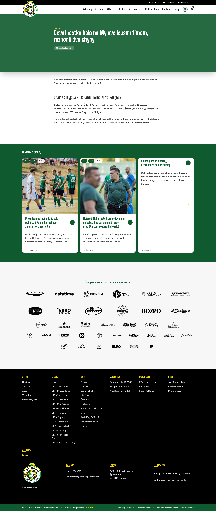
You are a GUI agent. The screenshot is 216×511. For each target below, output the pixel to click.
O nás (84, 382)
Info (54, 382)
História (85, 395)
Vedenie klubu (88, 390)
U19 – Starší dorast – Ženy (62, 436)
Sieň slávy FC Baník (90, 417)
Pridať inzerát (175, 390)
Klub (26, 161)
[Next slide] (189, 205)
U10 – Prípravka (59, 417)
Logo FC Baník (146, 390)
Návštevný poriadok (120, 390)
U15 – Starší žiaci (60, 395)
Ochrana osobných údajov (167, 507)
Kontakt (85, 386)
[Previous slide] (27, 205)
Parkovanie (86, 404)
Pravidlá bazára (176, 386)
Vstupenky (115, 376)
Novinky (26, 382)
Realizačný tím (29, 399)
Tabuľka (26, 395)
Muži (33, 161)
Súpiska (26, 386)
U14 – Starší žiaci (60, 399)
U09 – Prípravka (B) (61, 426)
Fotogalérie (145, 386)
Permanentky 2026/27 (121, 382)
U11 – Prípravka (59, 412)
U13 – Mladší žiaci (60, 404)
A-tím (41, 161)
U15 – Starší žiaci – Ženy (63, 442)
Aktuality (26, 449)
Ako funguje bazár (177, 382)
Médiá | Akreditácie (149, 382)
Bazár (171, 376)
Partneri (85, 426)
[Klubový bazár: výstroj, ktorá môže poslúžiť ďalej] (166, 205)
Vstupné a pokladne (120, 386)
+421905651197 (155, 2)
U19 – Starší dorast (61, 386)
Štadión (85, 399)
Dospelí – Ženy (59, 430)
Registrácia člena (89, 421)
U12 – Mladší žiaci (60, 408)
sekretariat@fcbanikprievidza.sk (176, 2)
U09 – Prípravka (60, 421)
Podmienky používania (125, 507)
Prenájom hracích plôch (92, 408)
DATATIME (89, 507)
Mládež (55, 376)
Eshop (25, 455)
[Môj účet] (185, 9)
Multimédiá (144, 376)
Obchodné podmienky (145, 507)
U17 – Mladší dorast (61, 390)
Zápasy (26, 390)
